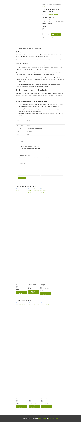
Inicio (43, 4)
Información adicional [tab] (28, 48)
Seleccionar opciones (34, 406)
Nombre (20, 172)
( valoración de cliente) (53, 14)
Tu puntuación (22, 160)
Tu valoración (22, 163)
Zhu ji (46, 4)
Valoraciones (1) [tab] (38, 48)
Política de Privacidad (53, 418)
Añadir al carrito (56, 34)
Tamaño (44, 26)
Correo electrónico (45, 172)
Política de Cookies (42, 418)
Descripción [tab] (19, 48)
